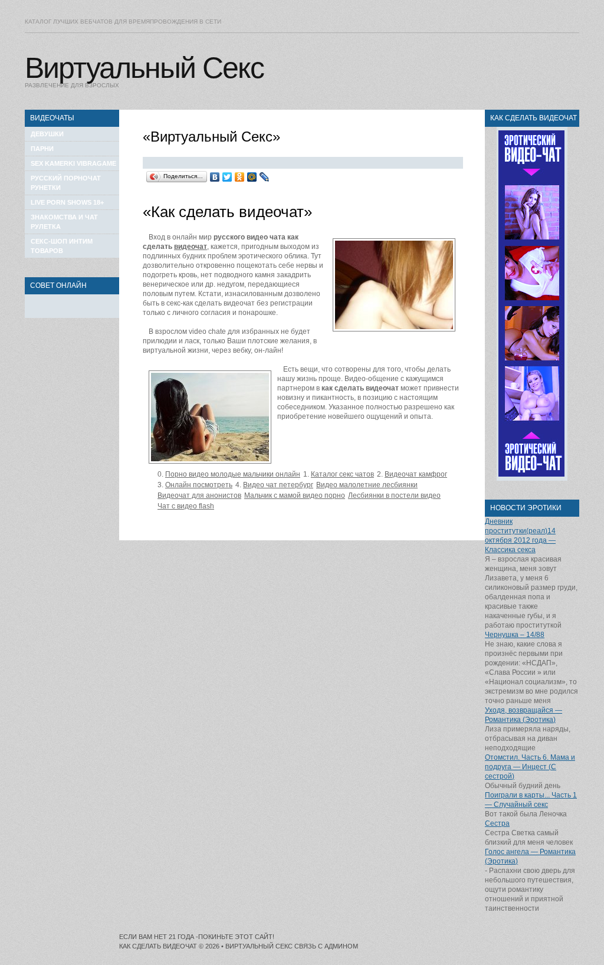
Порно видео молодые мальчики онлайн (232, 474)
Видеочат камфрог (416, 474)
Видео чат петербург (278, 485)
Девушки (47, 133)
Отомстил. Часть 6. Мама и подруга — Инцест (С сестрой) (530, 766)
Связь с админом (326, 946)
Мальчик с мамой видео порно (294, 495)
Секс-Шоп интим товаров (62, 246)
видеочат (190, 246)
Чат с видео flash (185, 506)
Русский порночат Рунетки (66, 183)
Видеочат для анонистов (199, 495)
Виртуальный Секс (144, 67)
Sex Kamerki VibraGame (73, 163)
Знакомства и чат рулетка (64, 222)
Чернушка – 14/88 (514, 635)
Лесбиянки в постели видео (394, 495)
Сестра (497, 823)
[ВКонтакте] (215, 177)
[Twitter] (227, 177)
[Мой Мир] (252, 177)
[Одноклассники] (240, 177)
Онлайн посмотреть (198, 485)
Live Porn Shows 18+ (67, 202)
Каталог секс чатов (342, 474)
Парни (42, 148)
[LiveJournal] (264, 177)
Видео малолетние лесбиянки (367, 485)
